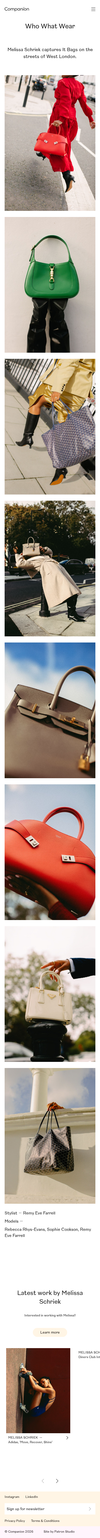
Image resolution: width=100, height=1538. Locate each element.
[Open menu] (91, 9)
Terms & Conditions (45, 1521)
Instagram (12, 1497)
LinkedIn (31, 1497)
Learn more (50, 1332)
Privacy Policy (15, 1521)
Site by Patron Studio (59, 1531)
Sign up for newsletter (25, 1509)
